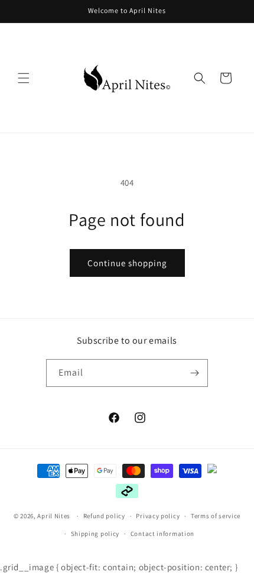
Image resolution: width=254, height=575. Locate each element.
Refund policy (104, 516)
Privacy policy (158, 516)
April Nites (53, 516)
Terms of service (215, 516)
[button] (24, 78)
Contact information (162, 533)
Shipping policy (95, 533)
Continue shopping (127, 263)
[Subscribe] (194, 373)
